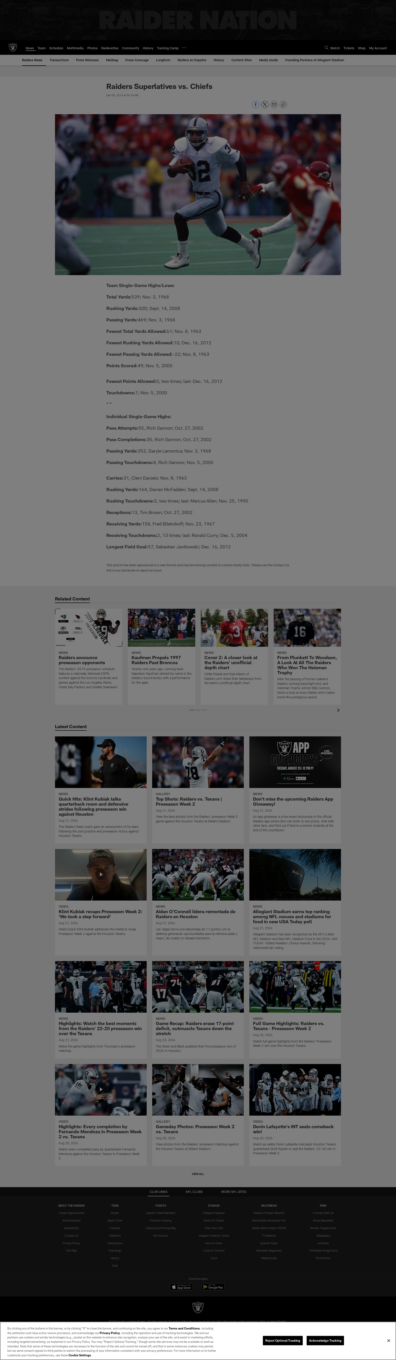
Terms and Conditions (184, 1328)
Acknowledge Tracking (325, 1340)
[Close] (389, 1340)
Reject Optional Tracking (282, 1340)
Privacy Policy (110, 1333)
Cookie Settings (80, 1355)
